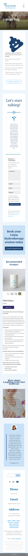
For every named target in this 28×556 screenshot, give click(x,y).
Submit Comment (15, 204)
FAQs (10, 524)
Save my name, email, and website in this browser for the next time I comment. (13, 198)
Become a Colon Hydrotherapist (14, 526)
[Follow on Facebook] (9, 481)
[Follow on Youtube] (17, 482)
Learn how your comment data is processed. (14, 214)
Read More (14, 413)
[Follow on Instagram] (13, 481)
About (9, 520)
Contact (16, 522)
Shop (18, 520)
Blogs (13, 520)
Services (10, 522)
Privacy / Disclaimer (16, 538)
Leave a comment (14, 82)
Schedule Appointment (14, 248)
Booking (15, 524)
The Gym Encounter (14, 393)
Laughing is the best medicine (14, 383)
